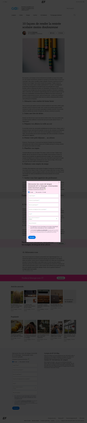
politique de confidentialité (42, 230)
